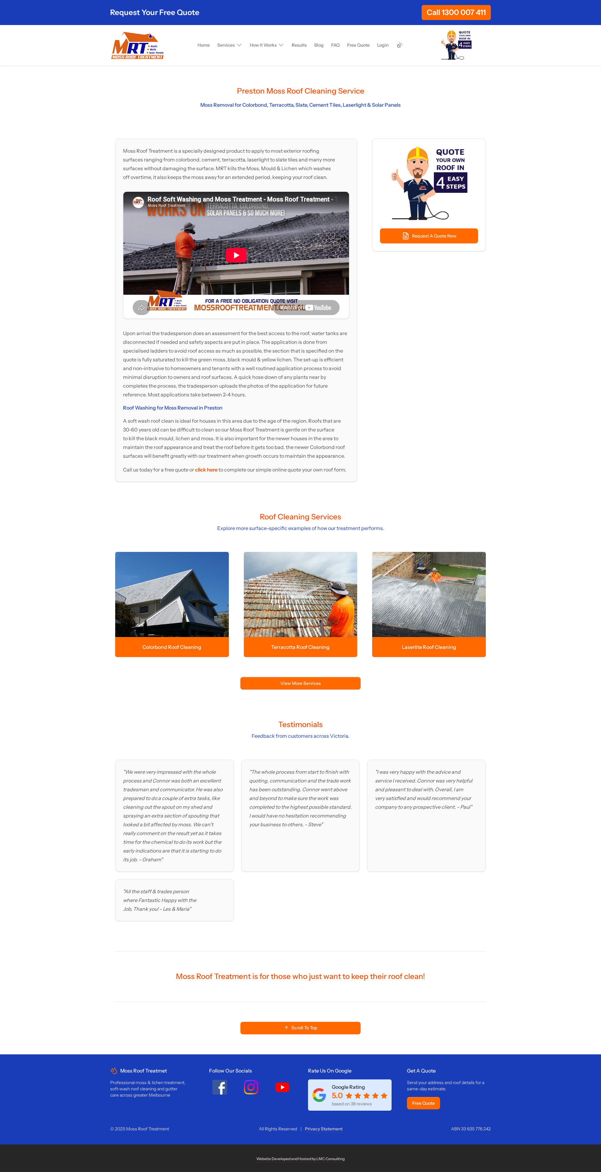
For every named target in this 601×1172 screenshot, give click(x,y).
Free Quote (423, 1103)
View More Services (300, 683)
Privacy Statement (323, 1129)
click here (206, 469)
